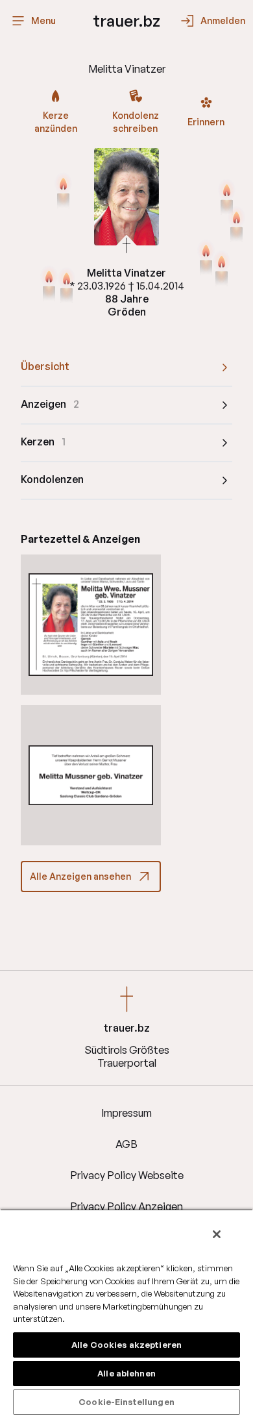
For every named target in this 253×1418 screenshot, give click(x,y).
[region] (126, 1313)
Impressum (126, 1112)
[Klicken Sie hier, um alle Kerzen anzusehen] (226, 198)
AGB (126, 1144)
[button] (91, 624)
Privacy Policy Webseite (127, 1175)
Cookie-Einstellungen (126, 1402)
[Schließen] (216, 1234)
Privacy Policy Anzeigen (126, 1206)
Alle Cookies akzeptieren (126, 1344)
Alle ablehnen (126, 1373)
